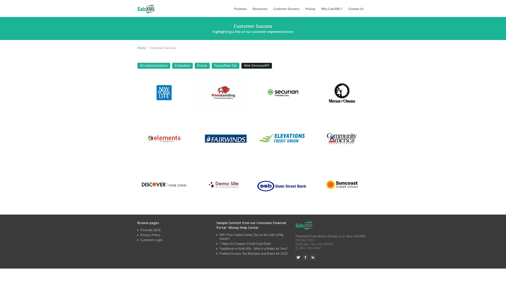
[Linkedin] (313, 257)
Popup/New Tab (225, 65)
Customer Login (151, 240)
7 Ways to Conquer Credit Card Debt (245, 243)
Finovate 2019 (150, 230)
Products (240, 8)
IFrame (202, 65)
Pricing (310, 8)
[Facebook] (306, 257)
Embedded (182, 65)
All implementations (154, 65)
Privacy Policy (150, 235)
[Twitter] (298, 257)
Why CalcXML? (331, 8)
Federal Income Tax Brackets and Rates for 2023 (253, 253)
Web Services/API (256, 65)
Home (141, 48)
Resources (260, 8)
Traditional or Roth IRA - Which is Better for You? (253, 248)
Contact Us (356, 8)
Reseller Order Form (151, 251)
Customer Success (286, 8)
